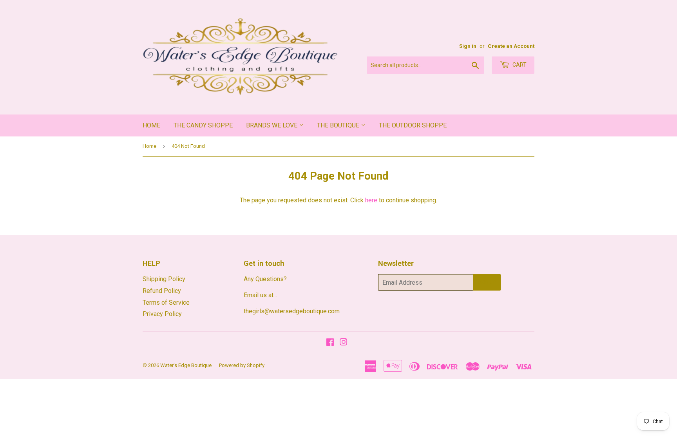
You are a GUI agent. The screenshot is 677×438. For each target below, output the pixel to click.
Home (151, 125)
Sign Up (487, 282)
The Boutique (339, 125)
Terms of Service (166, 302)
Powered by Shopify (241, 365)
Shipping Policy (164, 279)
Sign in (467, 46)
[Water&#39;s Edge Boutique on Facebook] (330, 343)
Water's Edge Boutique (186, 365)
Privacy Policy (162, 314)
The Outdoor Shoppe (413, 125)
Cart (519, 65)
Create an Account (511, 46)
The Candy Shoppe (203, 125)
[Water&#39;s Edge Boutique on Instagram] (344, 343)
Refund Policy (162, 290)
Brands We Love (272, 125)
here (371, 200)
